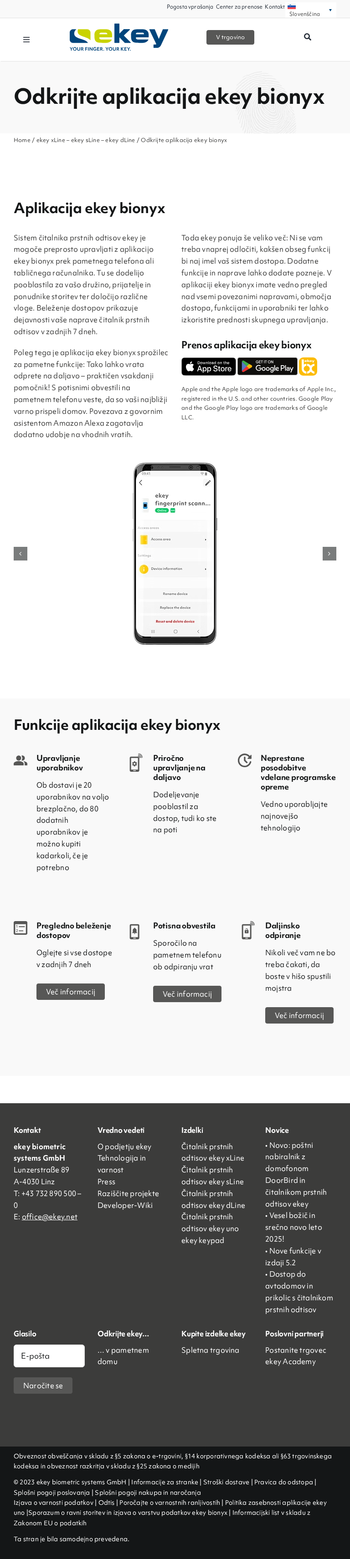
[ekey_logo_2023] (119, 26)
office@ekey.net (49, 1217)
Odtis (107, 1502)
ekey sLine (85, 140)
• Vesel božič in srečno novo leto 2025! (293, 1227)
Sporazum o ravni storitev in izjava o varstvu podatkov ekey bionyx (127, 1512)
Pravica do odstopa (283, 1482)
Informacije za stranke (164, 1482)
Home (22, 140)
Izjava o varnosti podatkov (54, 1502)
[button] (20, 553)
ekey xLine (50, 140)
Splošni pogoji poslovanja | (53, 1492)
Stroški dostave (226, 1482)
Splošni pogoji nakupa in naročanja (148, 1492)
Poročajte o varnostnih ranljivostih (169, 1502)
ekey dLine (120, 140)
